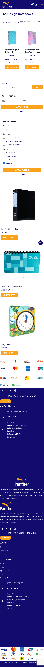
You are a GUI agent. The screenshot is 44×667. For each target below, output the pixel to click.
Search (4, 83)
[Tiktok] (10, 390)
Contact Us (4, 551)
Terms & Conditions (7, 578)
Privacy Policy (5, 574)
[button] (26, 4)
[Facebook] (2, 390)
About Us (3, 547)
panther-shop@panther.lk (17, 411)
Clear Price (22, 111)
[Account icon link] (36, 5)
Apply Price (22, 107)
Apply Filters (22, 170)
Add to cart (9, 237)
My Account (4, 571)
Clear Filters (22, 174)
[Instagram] (6, 390)
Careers (3, 554)
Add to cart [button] (12, 67)
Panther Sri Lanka (21, 662)
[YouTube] (14, 390)
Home (2, 564)
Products (3, 567)
